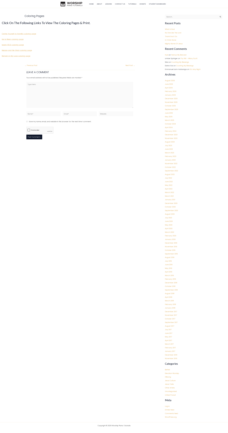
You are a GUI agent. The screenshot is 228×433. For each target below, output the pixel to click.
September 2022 (171, 171)
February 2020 (170, 236)
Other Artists (170, 388)
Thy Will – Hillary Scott (189, 58)
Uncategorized (171, 391)
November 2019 (171, 246)
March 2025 (169, 120)
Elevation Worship (172, 373)
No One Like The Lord (173, 33)
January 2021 (170, 199)
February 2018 (170, 304)
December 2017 (171, 311)
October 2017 (170, 319)
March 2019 (169, 275)
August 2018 (169, 293)
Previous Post (31, 65)
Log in (167, 406)
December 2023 (171, 135)
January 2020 (170, 239)
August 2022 (170, 174)
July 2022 (168, 178)
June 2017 (168, 333)
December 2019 (171, 243)
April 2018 (168, 297)
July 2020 (168, 218)
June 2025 (169, 113)
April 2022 (168, 189)
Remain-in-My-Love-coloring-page (16, 56)
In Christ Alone (170, 40)
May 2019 (168, 268)
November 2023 (171, 138)
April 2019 (168, 272)
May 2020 (168, 225)
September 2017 (171, 322)
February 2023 (170, 156)
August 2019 (169, 257)
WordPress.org (171, 417)
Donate (143, 4)
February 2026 (170, 91)
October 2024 (170, 124)
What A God (170, 29)
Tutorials (132, 4)
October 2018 (170, 286)
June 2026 (169, 84)
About (99, 4)
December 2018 (171, 283)
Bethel (167, 370)
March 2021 (169, 196)
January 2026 (170, 95)
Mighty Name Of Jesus (174, 44)
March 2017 (169, 344)
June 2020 (169, 221)
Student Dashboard (157, 4)
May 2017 (168, 337)
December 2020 (171, 203)
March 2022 (169, 192)
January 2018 (170, 308)
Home (91, 4)
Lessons (108, 4)
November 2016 (171, 358)
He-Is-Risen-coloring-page (13, 39)
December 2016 (171, 355)
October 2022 (170, 167)
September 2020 (171, 210)
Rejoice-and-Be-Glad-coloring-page (17, 50)
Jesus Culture (170, 380)
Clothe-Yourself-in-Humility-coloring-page (19, 34)
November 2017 (171, 315)
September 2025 (171, 109)
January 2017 (170, 351)
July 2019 (168, 261)
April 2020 (168, 228)
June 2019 (168, 264)
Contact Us (120, 4)
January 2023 (170, 160)
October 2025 (170, 106)
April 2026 (169, 88)
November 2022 (171, 163)
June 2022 (169, 181)
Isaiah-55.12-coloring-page (13, 45)
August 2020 (170, 214)
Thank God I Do (171, 36)
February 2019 (170, 279)
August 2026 (170, 80)
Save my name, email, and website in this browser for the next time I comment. (60, 121)
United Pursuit (170, 395)
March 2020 (169, 232)
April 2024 (169, 127)
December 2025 (171, 98)
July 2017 (168, 329)
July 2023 (168, 145)
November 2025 (171, 102)
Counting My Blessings (180, 62)
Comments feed (171, 413)
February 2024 (170, 131)
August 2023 (170, 142)
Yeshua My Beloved (178, 55)
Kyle (166, 55)
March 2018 (169, 301)
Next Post (130, 65)
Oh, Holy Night (195, 69)
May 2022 (168, 185)
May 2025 (168, 117)
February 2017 (170, 348)
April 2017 (168, 340)
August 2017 (169, 326)
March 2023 (169, 153)
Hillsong (168, 377)
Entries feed (169, 410)
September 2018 (171, 290)
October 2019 (170, 250)
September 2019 (171, 254)
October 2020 (170, 207)
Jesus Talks (169, 384)
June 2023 (169, 149)
